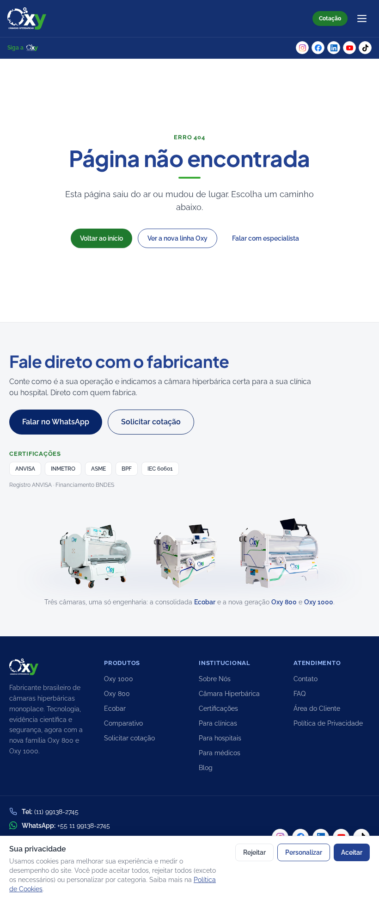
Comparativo (123, 723)
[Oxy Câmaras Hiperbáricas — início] (26, 18)
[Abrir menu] (362, 18)
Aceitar (351, 852)
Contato (305, 679)
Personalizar (303, 852)
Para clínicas (218, 723)
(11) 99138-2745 (56, 811)
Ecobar (204, 602)
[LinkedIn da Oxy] (333, 47)
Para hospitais (220, 738)
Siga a (15, 47)
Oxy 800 (284, 602)
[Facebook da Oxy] (318, 47)
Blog (206, 767)
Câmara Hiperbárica (229, 693)
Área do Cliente (316, 708)
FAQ (299, 693)
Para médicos (219, 753)
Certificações (218, 708)
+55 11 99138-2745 (83, 825)
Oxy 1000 (318, 602)
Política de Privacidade (328, 723)
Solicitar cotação (129, 738)
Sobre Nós (215, 679)
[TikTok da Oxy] (365, 47)
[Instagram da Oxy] (302, 47)
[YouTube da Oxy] (349, 47)
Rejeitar (254, 852)
